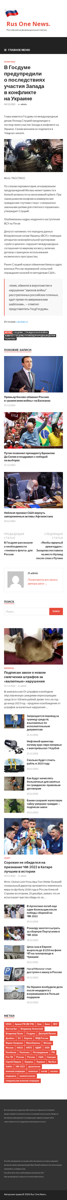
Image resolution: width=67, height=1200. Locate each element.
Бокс (47, 1024)
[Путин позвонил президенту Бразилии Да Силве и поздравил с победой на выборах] (33, 449)
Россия (31, 1057)
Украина (29, 1061)
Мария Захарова (14, 1043)
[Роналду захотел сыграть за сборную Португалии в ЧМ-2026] (14, 939)
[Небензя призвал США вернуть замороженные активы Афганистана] (33, 509)
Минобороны (33, 1043)
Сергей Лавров (13, 1061)
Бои (39, 1024)
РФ (53, 1052)
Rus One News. (28, 24)
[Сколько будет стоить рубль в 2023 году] (14, 771)
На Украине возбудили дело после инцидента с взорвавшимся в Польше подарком (45, 991)
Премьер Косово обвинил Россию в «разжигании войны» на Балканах (27, 398)
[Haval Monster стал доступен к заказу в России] (14, 980)
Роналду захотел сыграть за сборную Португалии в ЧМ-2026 (43, 931)
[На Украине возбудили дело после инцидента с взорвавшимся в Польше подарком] (14, 998)
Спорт (7, 858)
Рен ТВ (9, 1057)
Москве (9, 1047)
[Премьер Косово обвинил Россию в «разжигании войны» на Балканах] (33, 393)
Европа (28, 1038)
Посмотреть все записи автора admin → (43, 581)
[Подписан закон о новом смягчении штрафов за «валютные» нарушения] (33, 665)
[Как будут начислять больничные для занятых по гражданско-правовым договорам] (14, 789)
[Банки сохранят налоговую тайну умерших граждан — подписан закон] (14, 811)
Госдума (18, 332)
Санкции (51, 1057)
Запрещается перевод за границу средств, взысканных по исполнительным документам (43, 722)
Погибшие (11, 1052)
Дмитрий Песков (47, 1033)
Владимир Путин (14, 1033)
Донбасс (10, 1038)
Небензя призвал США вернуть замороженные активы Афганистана (28, 514)
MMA (8, 1024)
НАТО (29, 1047)
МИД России (41, 1038)
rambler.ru (22, 321)
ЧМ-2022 (20, 1066)
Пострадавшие (40, 1052)
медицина (11, 1076)
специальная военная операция (22, 1080)
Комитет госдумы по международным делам (30, 335)
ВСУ (55, 1024)
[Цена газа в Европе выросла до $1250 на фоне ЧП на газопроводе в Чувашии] (14, 958)
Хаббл (9, 1066)
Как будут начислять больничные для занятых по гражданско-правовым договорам (43, 783)
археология (34, 1066)
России (20, 1057)
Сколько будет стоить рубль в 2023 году (41, 761)
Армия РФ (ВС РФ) (24, 1024)
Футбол (52, 1061)
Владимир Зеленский (32, 1028)
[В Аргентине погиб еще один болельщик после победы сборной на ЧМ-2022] (14, 917)
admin (24, 104)
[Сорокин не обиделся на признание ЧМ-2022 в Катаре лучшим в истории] (33, 855)
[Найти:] (33, 611)
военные (33, 1071)
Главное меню (19, 49)
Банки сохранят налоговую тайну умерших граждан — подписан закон (44, 804)
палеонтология (27, 1076)
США (40, 1057)
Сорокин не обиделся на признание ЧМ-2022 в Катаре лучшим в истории (28, 866)
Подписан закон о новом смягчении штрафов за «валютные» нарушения (25, 676)
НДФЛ (38, 1047)
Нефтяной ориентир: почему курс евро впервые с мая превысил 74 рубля (44, 745)
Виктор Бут (11, 1028)
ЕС (19, 1038)
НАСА (20, 1047)
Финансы (9, 668)
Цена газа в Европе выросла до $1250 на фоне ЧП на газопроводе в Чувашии (44, 951)
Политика (9, 62)
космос (54, 1071)
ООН (47, 1047)
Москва (47, 1043)
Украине (40, 1061)
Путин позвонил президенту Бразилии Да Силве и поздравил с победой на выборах (29, 456)
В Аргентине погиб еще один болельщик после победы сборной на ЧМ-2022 (42, 911)
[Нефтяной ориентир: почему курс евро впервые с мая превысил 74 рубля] (14, 752)
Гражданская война (36, 332)
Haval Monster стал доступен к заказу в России (44, 970)
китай (44, 1071)
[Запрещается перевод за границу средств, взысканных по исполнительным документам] (14, 727)
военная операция (15, 1071)
